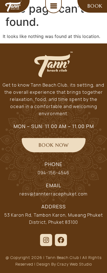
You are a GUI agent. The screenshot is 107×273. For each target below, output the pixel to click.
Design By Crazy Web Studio (64, 264)
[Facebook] (61, 240)
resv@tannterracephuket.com (53, 194)
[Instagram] (46, 240)
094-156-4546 (53, 173)
